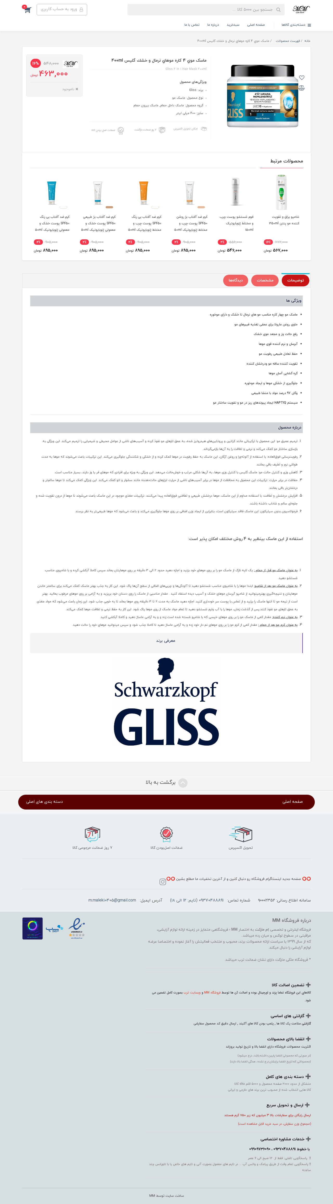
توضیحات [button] (295, 280)
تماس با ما (192, 25)
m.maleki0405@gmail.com (112, 900)
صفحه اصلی (256, 25)
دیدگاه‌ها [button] (236, 280)
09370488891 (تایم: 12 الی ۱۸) (196, 900)
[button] (29, 9)
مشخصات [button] (265, 280)
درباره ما (213, 25)
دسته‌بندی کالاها (294, 25)
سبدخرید (233, 25)
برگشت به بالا (161, 782)
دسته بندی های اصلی (44, 802)
